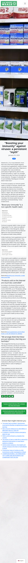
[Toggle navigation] (25, 3)
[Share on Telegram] (9, 396)
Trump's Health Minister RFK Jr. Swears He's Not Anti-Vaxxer (14, 404)
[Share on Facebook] (2, 396)
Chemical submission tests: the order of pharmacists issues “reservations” (13, 412)
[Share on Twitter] (12, 396)
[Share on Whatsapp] (5, 396)
